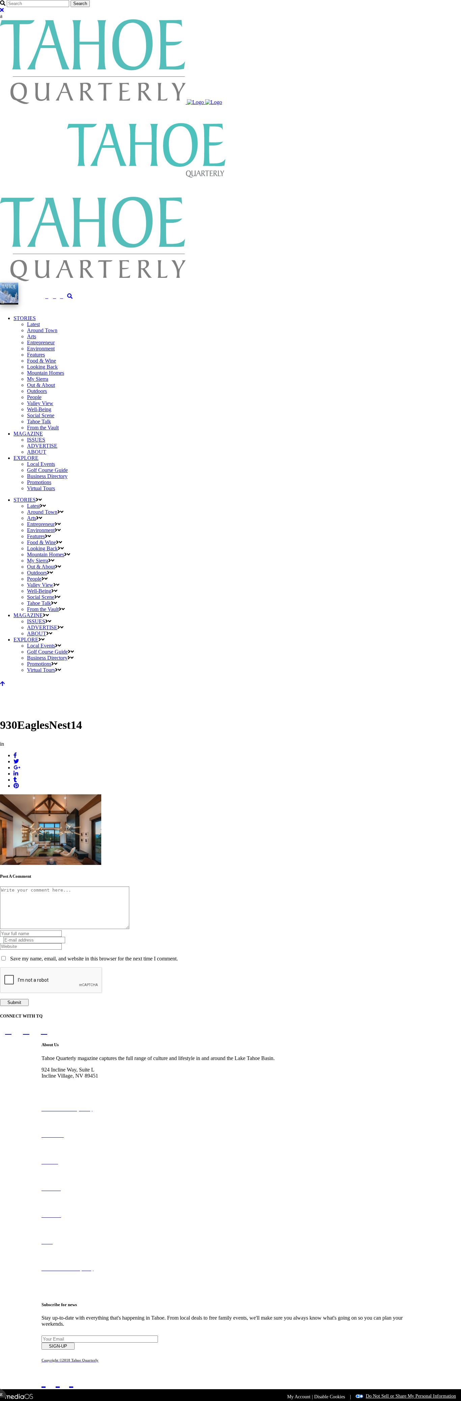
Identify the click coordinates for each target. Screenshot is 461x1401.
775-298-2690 (57, 1082)
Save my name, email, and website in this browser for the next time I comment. (94, 958)
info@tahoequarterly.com (69, 1088)
